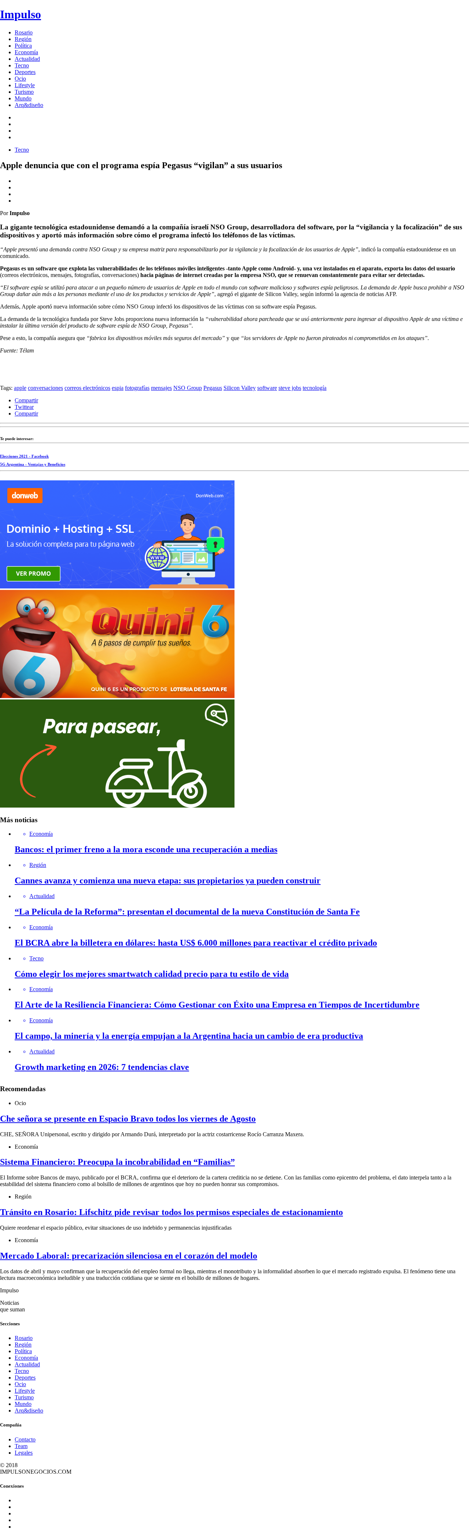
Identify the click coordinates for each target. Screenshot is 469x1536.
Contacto (25, 1439)
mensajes (161, 388)
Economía (26, 52)
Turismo (24, 92)
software (267, 388)
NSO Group (187, 388)
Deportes (25, 72)
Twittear (24, 407)
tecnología (314, 388)
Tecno (22, 65)
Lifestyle (25, 85)
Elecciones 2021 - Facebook (24, 456)
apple (20, 388)
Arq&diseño (29, 105)
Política (23, 46)
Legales (24, 1453)
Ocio (20, 78)
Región (23, 39)
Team (21, 1446)
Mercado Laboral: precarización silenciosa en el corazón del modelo (128, 1255)
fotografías (137, 388)
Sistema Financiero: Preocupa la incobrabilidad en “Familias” (117, 1162)
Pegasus (212, 388)
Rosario (24, 32)
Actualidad (27, 59)
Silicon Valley (240, 388)
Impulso (20, 14)
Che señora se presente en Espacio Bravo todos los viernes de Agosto (128, 1118)
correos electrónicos (87, 388)
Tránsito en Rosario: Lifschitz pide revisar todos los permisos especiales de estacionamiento (171, 1212)
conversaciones (45, 388)
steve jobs (289, 388)
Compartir (26, 400)
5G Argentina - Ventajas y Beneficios (32, 464)
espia (117, 388)
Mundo (23, 98)
